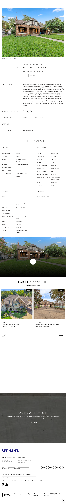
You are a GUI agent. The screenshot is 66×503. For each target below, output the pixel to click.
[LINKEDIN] (49, 467)
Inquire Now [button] (33, 75)
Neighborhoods (5, 468)
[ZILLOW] (63, 467)
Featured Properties (23, 467)
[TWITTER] (52, 467)
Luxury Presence (36, 494)
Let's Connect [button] (33, 422)
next (6, 335)
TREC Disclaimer (5, 477)
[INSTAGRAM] (45, 467)
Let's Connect (16, 468)
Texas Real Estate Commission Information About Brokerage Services (19, 476)
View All (61, 335)
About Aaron (11, 467)
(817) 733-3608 (5, 460)
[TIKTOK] (59, 467)
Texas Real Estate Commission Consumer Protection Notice (17, 474)
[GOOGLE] (56, 467)
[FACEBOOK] (42, 467)
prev (3, 335)
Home (3, 467)
